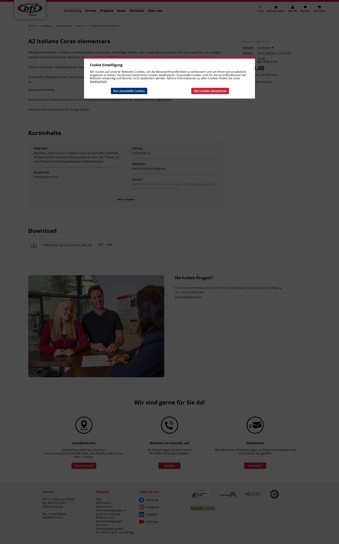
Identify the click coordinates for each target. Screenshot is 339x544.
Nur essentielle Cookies (129, 91)
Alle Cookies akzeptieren (210, 91)
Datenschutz (98, 81)
